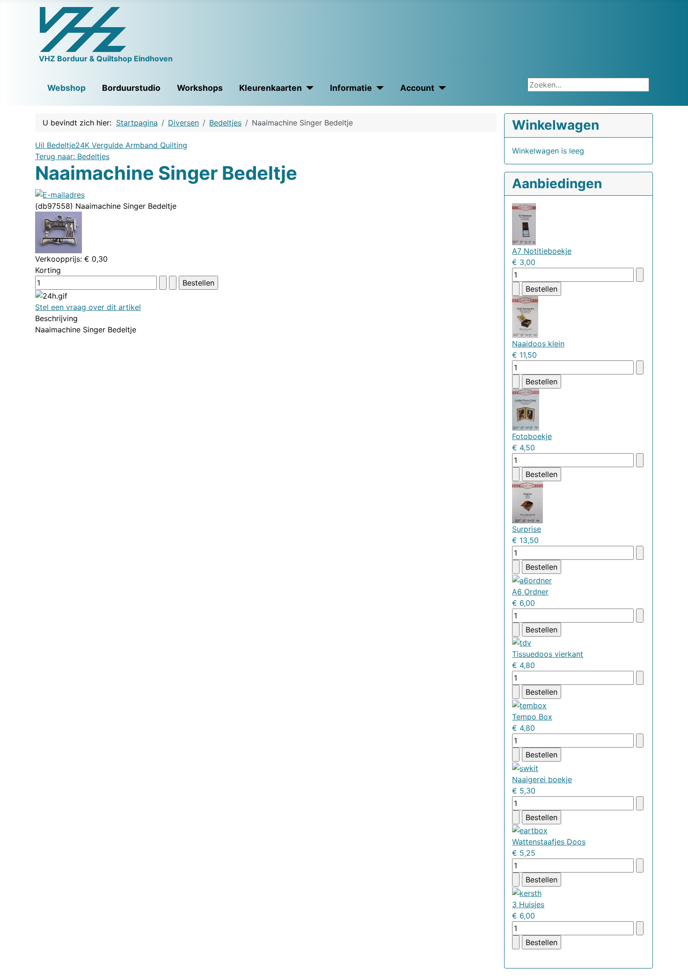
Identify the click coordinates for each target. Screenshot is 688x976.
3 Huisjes (528, 904)
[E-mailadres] (60, 193)
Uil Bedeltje (55, 145)
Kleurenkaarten (270, 88)
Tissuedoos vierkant (547, 654)
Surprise (526, 529)
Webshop (66, 88)
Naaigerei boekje (542, 779)
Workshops (200, 88)
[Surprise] (527, 501)
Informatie (351, 88)
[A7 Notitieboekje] (524, 223)
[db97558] (58, 231)
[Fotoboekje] (525, 409)
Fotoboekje (532, 436)
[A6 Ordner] (532, 579)
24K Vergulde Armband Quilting (131, 145)
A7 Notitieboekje (541, 251)
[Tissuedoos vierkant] (521, 642)
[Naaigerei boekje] (525, 767)
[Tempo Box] (529, 704)
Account (417, 88)
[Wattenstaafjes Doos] (530, 830)
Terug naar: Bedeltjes (72, 156)
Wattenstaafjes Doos (549, 841)
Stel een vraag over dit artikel (88, 307)
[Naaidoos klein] (525, 316)
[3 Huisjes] (527, 892)
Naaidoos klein (538, 343)
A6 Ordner (530, 591)
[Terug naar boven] (676, 964)
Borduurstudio (131, 88)
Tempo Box (532, 716)
